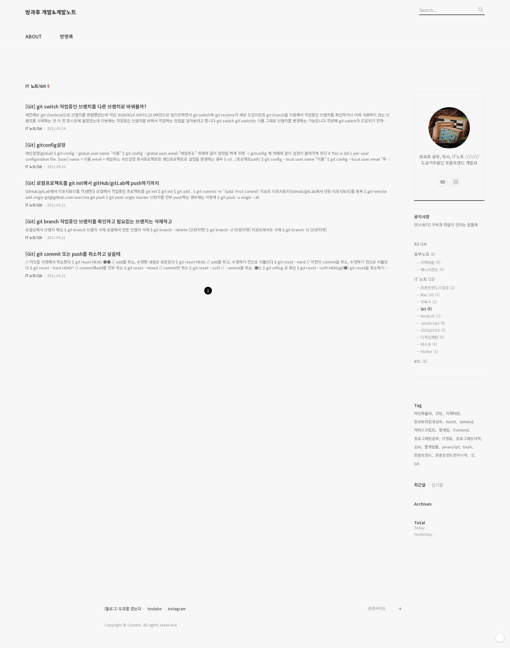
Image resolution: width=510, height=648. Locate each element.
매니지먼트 (432, 269)
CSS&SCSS (433, 330)
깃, (473, 455)
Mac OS (430, 294)
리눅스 (429, 302)
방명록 (66, 36)
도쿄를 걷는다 (379, 589)
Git (426, 309)
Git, (417, 463)
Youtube (154, 609)
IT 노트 (424, 279)
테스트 (429, 344)
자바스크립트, (425, 430)
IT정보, (448, 438)
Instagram (177, 609)
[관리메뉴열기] (499, 637)
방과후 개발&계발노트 (50, 12)
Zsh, (418, 447)
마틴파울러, (423, 413)
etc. (420, 361)
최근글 (420, 485)
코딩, (439, 413)
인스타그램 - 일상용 (384, 580)
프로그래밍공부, (427, 438)
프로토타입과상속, (429, 421)
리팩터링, (453, 413)
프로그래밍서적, (469, 438)
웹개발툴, (432, 447)
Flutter (429, 351)
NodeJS (430, 316)
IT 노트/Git (33, 128)
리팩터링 (430, 262)
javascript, (451, 447)
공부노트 (424, 254)
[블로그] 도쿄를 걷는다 (122, 609)
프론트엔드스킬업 (438, 287)
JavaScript (433, 323)
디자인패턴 (432, 337)
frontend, (461, 430)
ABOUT (33, 36)
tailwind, (467, 421)
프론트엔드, (423, 455)
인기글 (437, 485)
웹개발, (445, 430)
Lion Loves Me (381, 599)
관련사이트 (377, 608)
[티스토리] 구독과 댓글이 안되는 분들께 (446, 224)
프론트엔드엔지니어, (451, 455)
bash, (468, 447)
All (420, 244)
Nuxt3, (451, 421)
